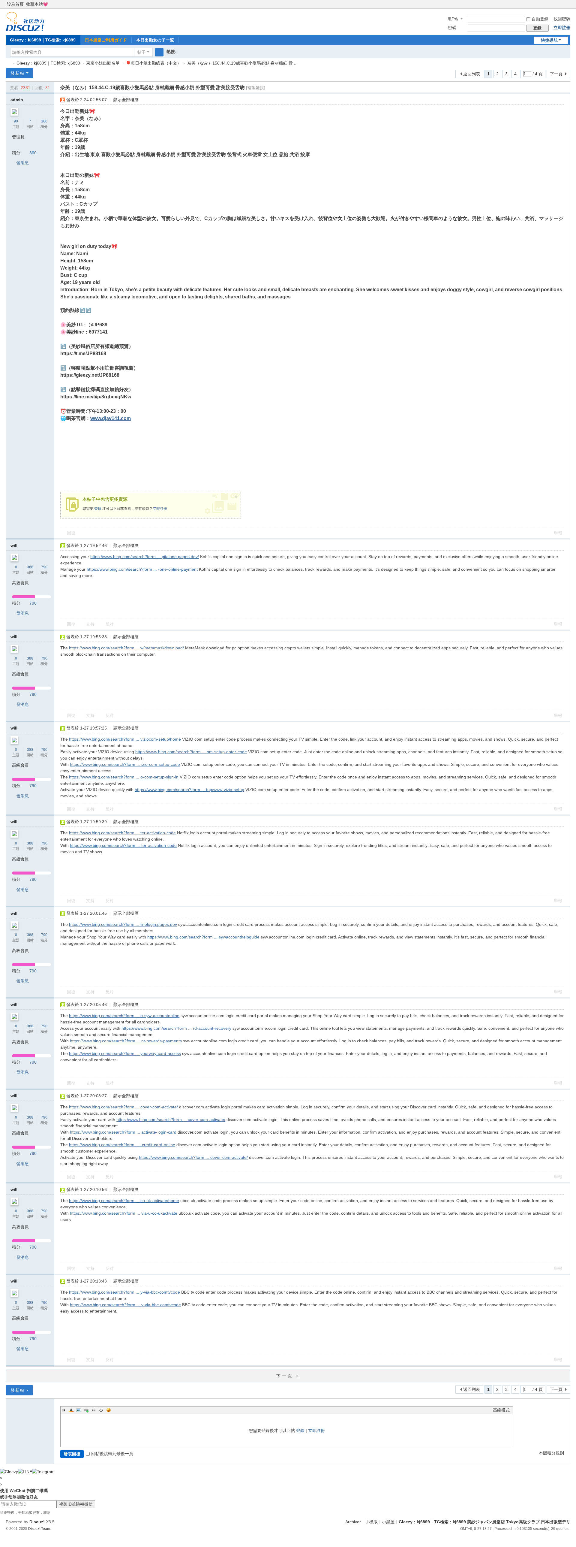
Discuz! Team (39, 1528)
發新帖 (17, 73)
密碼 (452, 27)
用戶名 (453, 19)
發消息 (22, 162)
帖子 (141, 52)
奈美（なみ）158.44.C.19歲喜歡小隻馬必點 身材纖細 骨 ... (242, 63)
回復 (71, 532)
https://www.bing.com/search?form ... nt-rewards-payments (126, 1040)
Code (101, 1410)
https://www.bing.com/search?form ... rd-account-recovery (176, 1028)
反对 (109, 624)
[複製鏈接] (255, 87)
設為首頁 (15, 4)
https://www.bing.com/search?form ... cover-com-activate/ (123, 1106)
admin (16, 99)
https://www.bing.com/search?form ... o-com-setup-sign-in (123, 777)
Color (71, 1410)
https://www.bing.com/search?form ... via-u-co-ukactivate (123, 1213)
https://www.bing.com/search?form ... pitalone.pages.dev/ (144, 556)
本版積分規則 (551, 1453)
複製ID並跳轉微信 (76, 1504)
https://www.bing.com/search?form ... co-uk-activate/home (124, 1200)
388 (30, 567)
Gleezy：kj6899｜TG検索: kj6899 (43, 40)
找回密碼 (562, 19)
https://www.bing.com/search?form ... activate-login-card (123, 1132)
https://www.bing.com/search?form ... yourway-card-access (125, 1053)
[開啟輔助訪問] (561, 4)
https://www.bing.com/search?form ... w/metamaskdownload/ (126, 647)
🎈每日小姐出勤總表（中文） (153, 63)
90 (16, 121)
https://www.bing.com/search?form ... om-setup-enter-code (191, 751)
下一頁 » (288, 1375)
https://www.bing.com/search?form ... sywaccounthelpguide (203, 937)
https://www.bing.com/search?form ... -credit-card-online (122, 1144)
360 (44, 121)
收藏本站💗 (37, 4)
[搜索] (159, 52)
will (13, 545)
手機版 (371, 1521)
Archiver (353, 1521)
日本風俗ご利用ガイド (106, 40)
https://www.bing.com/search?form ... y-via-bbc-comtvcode (124, 1292)
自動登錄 (540, 19)
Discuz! (37, 1521)
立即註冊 (562, 27)
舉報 (558, 532)
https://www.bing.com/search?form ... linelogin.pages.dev (123, 924)
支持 (90, 624)
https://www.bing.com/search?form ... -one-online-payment (142, 569)
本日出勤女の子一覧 (155, 40)
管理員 (18, 136)
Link (86, 1410)
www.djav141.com (110, 418)
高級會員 (20, 582)
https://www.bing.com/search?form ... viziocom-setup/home (125, 739)
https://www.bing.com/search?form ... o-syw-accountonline (124, 1015)
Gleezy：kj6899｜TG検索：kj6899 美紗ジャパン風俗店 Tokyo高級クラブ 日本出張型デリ (8, 63)
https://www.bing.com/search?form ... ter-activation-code (122, 832)
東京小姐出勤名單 (103, 63)
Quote (94, 1410)
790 (44, 567)
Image (79, 1410)
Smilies (109, 1410)
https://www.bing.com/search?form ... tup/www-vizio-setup (189, 789)
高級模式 (501, 1410)
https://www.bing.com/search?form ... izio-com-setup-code (125, 764)
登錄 (97, 508)
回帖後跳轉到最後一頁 (112, 1453)
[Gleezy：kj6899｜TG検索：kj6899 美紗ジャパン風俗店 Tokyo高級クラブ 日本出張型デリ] (25, 21)
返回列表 (471, 73)
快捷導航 (549, 40)
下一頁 (556, 73)
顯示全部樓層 (126, 99)
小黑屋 (388, 1521)
